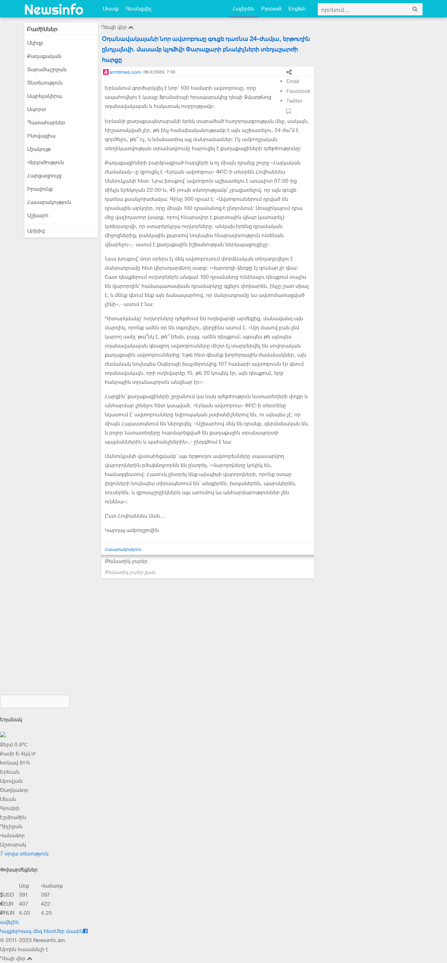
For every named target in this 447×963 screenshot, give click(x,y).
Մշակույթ (39, 149)
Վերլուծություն (45, 162)
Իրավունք (40, 188)
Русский (271, 8)
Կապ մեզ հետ (36, 931)
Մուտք (111, 8)
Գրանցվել (138, 8)
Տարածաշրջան (47, 69)
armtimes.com (125, 71)
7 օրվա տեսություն (24, 853)
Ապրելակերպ (44, 96)
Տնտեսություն (45, 82)
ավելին (9, 922)
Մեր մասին (68, 931)
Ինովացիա (41, 135)
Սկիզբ (35, 42)
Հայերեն (243, 8)
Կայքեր (9, 931)
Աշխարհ (38, 215)
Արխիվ (36, 230)
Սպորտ (36, 109)
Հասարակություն (49, 202)
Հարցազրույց (44, 175)
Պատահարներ (46, 122)
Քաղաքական (44, 56)
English (297, 8)
